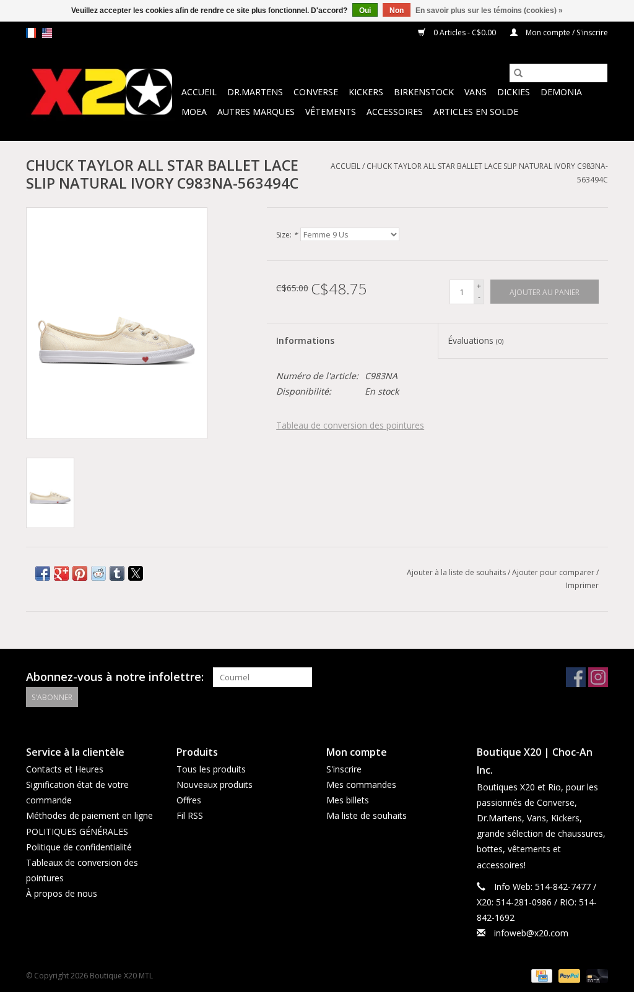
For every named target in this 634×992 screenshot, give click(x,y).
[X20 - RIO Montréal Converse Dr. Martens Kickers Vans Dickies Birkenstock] (102, 92)
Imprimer (582, 585)
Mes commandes (361, 784)
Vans (475, 92)
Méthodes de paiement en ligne (89, 815)
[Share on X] (135, 573)
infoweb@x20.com (531, 933)
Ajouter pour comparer (554, 572)
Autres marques (256, 112)
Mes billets (347, 800)
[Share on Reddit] (98, 573)
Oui (365, 10)
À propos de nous (61, 893)
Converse (315, 92)
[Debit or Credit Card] (595, 975)
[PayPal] (568, 975)
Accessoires (395, 112)
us (47, 33)
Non (396, 10)
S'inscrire (344, 769)
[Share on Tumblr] (117, 573)
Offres (188, 800)
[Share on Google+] (61, 573)
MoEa (194, 112)
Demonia (561, 92)
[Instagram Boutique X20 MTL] (598, 677)
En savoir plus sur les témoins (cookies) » (489, 10)
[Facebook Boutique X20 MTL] (576, 677)
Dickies (513, 92)
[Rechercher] (518, 73)
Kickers (366, 92)
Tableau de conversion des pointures (350, 425)
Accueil (199, 92)
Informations (305, 340)
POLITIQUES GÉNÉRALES (77, 831)
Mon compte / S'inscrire (566, 32)
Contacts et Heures (64, 769)
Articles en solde (475, 112)
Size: (287, 234)
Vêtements (330, 112)
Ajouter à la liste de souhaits (457, 572)
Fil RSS (189, 815)
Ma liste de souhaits (366, 815)
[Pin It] (79, 573)
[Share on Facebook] (42, 573)
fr (31, 33)
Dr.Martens (255, 92)
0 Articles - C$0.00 (465, 32)
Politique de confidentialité (79, 847)
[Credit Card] (540, 975)
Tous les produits (211, 769)
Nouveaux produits (214, 784)
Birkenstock (424, 92)
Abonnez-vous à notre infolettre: (115, 676)
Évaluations (475, 340)
